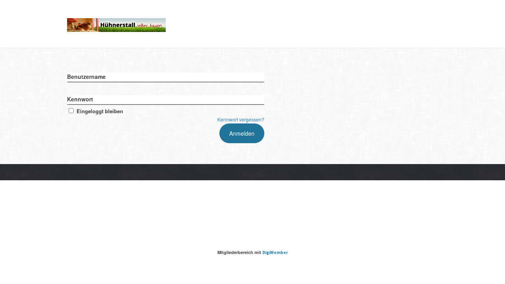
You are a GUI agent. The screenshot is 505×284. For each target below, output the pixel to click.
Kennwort (80, 99)
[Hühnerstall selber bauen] (116, 23)
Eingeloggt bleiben (100, 111)
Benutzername (86, 76)
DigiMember (275, 252)
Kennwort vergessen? (240, 119)
